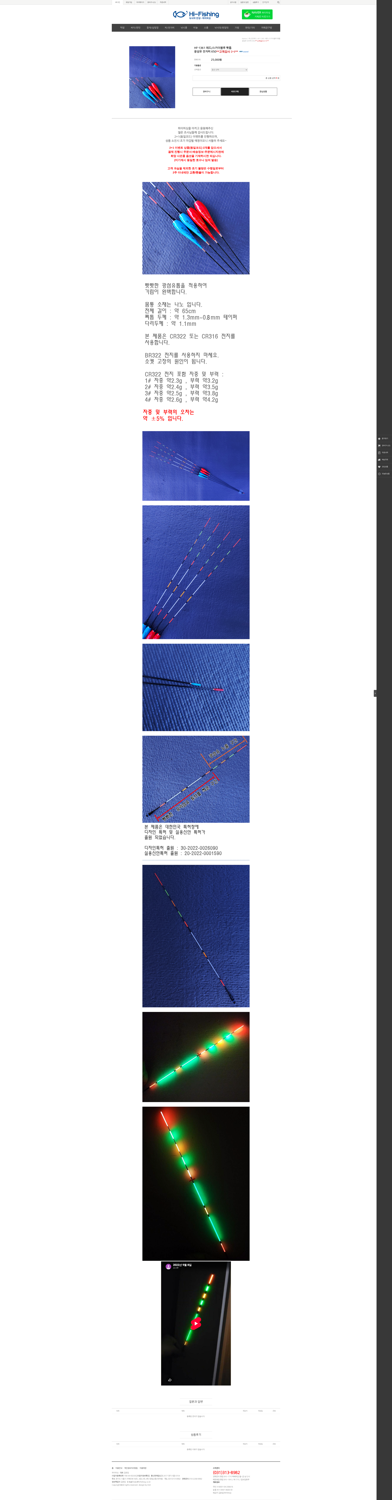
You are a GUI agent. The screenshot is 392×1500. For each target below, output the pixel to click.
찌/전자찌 (169, 27)
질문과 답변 (244, 2)
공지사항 (233, 2)
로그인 (117, 2)
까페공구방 (266, 27)
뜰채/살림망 (152, 27)
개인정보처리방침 (131, 1468)
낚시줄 (184, 27)
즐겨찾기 (385, 438)
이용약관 (143, 1468)
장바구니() (151, 2)
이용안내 (118, 1468)
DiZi (149, 1485)
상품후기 (256, 2)
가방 (237, 27)
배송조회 (385, 460)
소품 (206, 27)
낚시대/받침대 (221, 27)
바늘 (195, 27)
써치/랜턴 (135, 27)
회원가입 (129, 2)
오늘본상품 (386, 474)
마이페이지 (140, 2)
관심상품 (385, 467)
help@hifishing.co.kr (142, 1482)
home (244, 38)
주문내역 (385, 452)
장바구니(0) (386, 445)
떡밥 (122, 27)
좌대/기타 (250, 27)
